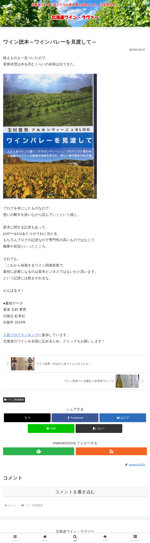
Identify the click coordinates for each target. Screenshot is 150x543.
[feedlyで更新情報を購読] (38, 451)
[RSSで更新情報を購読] (111, 451)
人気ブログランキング (20, 335)
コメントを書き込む (75, 491)
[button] (99, 428)
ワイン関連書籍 (15, 399)
